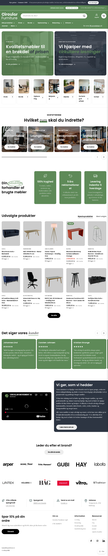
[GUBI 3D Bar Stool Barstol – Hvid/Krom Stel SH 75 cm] (97, 233)
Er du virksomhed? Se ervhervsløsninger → (93, 8)
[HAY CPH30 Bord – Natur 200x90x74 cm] (32, 233)
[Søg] (84, 16)
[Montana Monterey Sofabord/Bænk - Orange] (75, 233)
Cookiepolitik (6, 550)
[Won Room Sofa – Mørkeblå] (11, 233)
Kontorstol (28, 296)
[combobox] (54, 15)
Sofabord (48, 296)
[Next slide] (103, 157)
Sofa (3, 249)
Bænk (68, 249)
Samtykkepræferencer (8, 548)
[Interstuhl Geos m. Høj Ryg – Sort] (32, 280)
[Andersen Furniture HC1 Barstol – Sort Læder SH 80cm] (75, 280)
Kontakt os (64, 503)
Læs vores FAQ (10, 506)
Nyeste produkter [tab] (85, 216)
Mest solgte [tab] (101, 216)
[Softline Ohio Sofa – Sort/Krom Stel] (97, 280)
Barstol (91, 249)
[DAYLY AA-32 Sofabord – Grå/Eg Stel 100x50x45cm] (54, 280)
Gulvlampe (49, 249)
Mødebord (27, 249)
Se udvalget (93, 3)
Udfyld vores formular (39, 503)
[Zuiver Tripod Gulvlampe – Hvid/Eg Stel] (54, 233)
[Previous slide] (97, 157)
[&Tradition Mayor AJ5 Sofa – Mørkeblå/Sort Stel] (11, 280)
